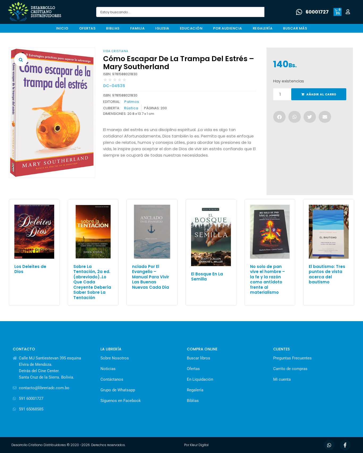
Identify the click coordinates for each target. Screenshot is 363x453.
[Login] (348, 12)
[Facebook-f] (345, 445)
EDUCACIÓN (191, 28)
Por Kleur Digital (196, 445)
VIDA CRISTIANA (115, 51)
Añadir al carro (321, 94)
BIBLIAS (113, 28)
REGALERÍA (263, 28)
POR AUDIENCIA (227, 28)
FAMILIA (137, 28)
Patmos (131, 101)
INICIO (62, 28)
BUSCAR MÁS (295, 28)
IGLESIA (162, 28)
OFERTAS (87, 28)
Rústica (131, 108)
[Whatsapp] (329, 445)
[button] (20, 59)
